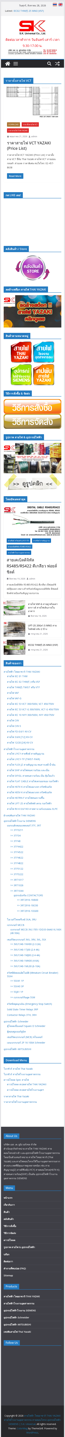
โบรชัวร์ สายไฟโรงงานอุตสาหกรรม (22, 1074)
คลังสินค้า (9, 1219)
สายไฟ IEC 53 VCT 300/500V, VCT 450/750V (30, 703)
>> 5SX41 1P (17, 980)
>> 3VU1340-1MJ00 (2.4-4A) (25, 955)
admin (34, 136)
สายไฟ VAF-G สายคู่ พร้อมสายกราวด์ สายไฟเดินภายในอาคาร (43, 607)
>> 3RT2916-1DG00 (27, 910)
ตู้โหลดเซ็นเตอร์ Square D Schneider (26, 1026)
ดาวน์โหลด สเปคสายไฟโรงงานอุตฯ (25, 1089)
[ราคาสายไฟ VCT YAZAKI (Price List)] (32, 103)
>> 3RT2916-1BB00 (27, 899)
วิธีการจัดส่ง (10, 1233)
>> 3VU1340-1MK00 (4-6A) (24, 960)
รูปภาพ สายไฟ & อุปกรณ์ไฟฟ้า (19, 1247)
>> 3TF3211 (16, 830)
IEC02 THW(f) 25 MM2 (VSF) (43, 644)
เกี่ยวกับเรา (9, 1204)
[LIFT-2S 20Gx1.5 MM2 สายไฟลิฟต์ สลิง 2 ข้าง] (14, 630)
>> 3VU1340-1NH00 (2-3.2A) (25, 944)
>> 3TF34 (15, 835)
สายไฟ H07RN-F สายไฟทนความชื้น (25, 797)
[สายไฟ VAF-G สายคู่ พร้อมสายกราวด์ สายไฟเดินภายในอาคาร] (14, 610)
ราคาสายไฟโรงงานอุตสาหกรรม (20, 1101)
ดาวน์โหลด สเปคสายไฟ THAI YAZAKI (26, 1084)
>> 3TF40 (15, 841)
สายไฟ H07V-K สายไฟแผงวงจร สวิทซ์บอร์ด (29, 786)
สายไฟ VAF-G (14, 698)
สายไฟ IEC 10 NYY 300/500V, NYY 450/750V (30, 714)
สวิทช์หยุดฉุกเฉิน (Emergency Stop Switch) (29, 1003)
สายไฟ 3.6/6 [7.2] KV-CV (19, 737)
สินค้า (7, 1212)
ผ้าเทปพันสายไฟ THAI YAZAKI (19, 815)
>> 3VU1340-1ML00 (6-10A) (25, 966)
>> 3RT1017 (16, 879)
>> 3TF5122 (16, 868)
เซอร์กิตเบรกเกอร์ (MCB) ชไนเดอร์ (24, 1037)
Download (13, 124)
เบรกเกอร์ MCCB (15, 925)
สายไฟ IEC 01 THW (17, 676)
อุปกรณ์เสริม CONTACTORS (28, 895)
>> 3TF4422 (16, 846)
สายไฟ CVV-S (14, 726)
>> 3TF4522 (16, 852)
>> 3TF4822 (16, 863)
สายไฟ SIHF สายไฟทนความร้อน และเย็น (28, 770)
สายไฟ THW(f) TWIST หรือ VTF (23, 687)
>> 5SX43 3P (17, 986)
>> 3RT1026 (16, 885)
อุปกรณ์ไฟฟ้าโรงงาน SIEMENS (20, 821)
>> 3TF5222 (16, 874)
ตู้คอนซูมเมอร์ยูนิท (16, 1031)
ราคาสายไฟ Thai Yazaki (18, 130)
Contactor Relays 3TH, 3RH (21, 1015)
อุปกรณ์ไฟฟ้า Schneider (16, 1021)
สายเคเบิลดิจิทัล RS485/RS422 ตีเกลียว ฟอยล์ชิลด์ (32, 566)
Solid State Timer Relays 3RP (22, 1009)
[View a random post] (57, 64)
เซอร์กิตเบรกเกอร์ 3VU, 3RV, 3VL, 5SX (26, 939)
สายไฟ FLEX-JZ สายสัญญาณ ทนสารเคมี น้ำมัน (31, 764)
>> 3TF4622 (16, 857)
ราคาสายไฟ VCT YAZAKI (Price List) (29, 145)
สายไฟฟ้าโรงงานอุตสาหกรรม (19, 552)
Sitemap (8, 1275)
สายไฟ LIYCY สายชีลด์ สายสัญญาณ (25, 753)
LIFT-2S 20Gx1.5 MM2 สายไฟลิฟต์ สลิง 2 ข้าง (42, 627)
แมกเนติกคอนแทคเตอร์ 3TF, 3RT (24, 825)
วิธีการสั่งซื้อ (10, 1226)
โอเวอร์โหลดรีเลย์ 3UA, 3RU (21, 919)
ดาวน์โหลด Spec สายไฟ (16, 1079)
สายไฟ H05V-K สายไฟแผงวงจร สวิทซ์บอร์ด (29, 792)
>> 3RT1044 (16, 890)
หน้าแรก (8, 1197)
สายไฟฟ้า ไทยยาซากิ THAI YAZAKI (22, 671)
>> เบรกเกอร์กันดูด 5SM (22, 997)
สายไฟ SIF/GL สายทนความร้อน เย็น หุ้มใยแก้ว (31, 775)
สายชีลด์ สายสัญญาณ (41, 540)
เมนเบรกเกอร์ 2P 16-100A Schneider (26, 1042)
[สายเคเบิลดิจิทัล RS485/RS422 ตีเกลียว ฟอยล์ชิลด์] (32, 520)
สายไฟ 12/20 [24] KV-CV (20, 742)
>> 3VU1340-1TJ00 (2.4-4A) (24, 949)
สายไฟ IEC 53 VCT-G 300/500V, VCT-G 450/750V (33, 709)
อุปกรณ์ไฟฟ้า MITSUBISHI (17, 1049)
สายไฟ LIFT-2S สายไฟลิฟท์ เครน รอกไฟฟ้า (29, 803)
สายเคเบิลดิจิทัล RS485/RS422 (19, 546)
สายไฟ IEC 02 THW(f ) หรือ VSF (23, 681)
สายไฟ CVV (13, 720)
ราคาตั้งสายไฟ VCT (30, 124)
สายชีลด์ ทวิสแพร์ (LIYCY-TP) (18, 540)
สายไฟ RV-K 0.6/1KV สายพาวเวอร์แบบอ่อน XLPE (32, 808)
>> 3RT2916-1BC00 (27, 905)
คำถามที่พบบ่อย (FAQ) (15, 1268)
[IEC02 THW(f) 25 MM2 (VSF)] (14, 647)
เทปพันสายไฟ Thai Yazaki (17, 1331)
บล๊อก (6, 1254)
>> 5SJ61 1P (16, 991)
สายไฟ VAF (13, 692)
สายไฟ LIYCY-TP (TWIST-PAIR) (23, 759)
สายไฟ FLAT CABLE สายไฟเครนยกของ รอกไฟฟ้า (33, 781)
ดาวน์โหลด (9, 1240)
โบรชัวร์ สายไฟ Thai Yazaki (18, 1068)
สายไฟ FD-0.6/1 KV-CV (19, 731)
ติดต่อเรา (8, 1261)
